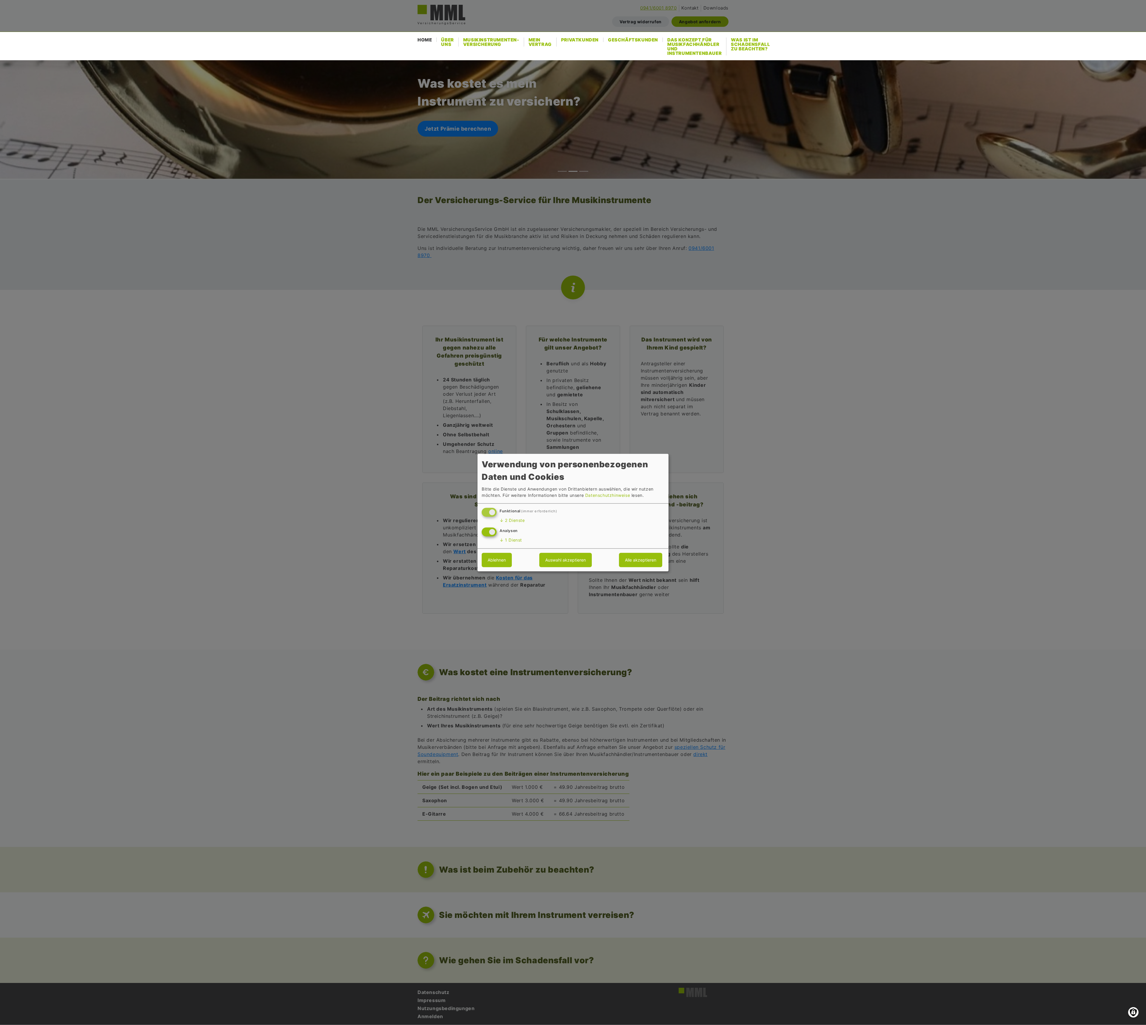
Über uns (447, 42)
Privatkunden (580, 40)
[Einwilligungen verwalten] (1133, 1012)
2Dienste (512, 520)
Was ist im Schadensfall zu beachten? (750, 44)
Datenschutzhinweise (607, 495)
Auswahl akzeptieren (565, 559)
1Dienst (511, 539)
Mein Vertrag (540, 42)
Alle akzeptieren (640, 559)
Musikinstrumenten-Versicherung (491, 42)
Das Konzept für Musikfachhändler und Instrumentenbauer (694, 46)
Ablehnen (497, 559)
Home (425, 40)
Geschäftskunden (633, 40)
